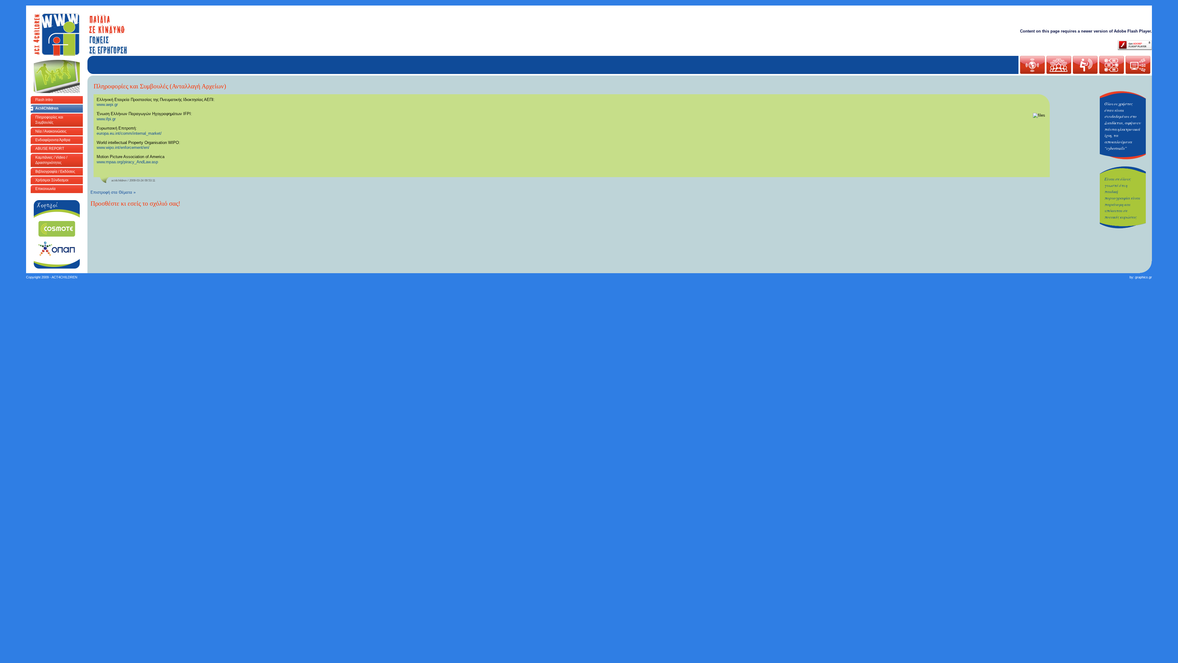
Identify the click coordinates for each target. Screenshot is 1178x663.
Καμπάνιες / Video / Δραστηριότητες (51, 160)
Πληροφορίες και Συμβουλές (49, 120)
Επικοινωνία (45, 189)
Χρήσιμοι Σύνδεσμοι (51, 180)
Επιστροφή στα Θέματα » (113, 192)
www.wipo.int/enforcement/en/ (123, 147)
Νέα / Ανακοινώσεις (51, 131)
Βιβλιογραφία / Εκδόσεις (55, 171)
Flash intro (44, 100)
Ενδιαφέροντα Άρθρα (52, 140)
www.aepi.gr (107, 104)
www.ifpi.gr (106, 119)
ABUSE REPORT (49, 148)
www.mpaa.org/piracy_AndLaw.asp (127, 162)
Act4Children (46, 108)
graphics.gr (1143, 277)
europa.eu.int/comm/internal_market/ (129, 133)
